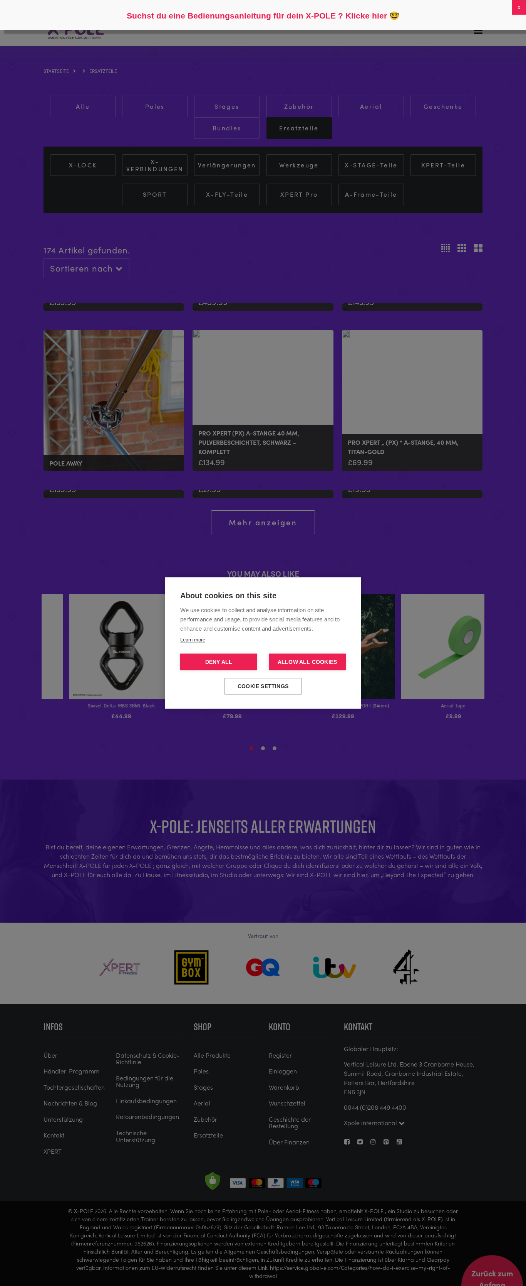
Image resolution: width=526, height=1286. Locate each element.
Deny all (219, 662)
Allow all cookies (307, 662)
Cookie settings (263, 686)
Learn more (192, 640)
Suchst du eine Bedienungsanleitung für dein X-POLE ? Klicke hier (257, 15)
